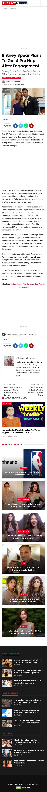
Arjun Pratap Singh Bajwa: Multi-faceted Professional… (28, 682)
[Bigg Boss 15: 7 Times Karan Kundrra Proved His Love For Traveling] (7, 753)
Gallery (23, 595)
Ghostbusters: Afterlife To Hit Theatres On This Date (34, 391)
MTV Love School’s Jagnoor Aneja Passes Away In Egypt (13, 391)
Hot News (6, 78)
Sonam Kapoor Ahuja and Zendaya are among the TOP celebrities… (23, 505)
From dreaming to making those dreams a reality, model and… (23, 600)
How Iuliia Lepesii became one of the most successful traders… (23, 632)
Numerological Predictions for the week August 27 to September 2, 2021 (21, 431)
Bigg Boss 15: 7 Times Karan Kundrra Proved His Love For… (29, 751)
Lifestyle (23, 468)
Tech (23, 563)
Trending (31, 334)
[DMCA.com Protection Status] (23, 788)
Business (23, 627)
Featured (23, 334)
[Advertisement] (23, 29)
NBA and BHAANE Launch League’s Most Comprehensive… (23, 473)
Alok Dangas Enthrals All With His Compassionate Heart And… (28, 661)
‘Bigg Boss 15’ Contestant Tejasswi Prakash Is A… (29, 762)
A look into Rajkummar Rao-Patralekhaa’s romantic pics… (27, 741)
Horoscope (7, 404)
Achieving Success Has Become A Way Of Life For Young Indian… (28, 671)
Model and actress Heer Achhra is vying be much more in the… (23, 537)
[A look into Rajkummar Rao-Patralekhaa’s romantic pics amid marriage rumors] (7, 743)
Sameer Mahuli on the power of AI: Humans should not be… (23, 568)
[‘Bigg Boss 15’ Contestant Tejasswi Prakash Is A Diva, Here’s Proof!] (7, 763)
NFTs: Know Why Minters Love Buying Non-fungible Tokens (26, 711)
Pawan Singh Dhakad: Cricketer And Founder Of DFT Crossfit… (28, 701)
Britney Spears (12, 334)
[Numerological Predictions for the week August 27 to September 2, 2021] (23, 414)
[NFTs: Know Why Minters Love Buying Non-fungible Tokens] (7, 713)
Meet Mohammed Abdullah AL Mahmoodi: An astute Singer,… (27, 721)
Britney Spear (7, 131)
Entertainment (15, 78)
